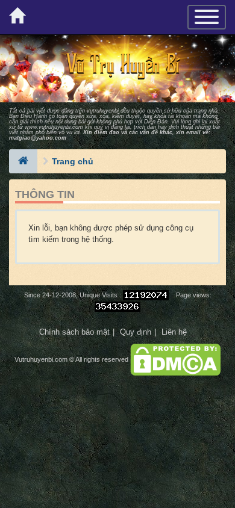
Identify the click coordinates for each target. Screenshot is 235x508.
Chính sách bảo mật (74, 331)
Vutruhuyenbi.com (40, 359)
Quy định (135, 331)
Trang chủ (72, 161)
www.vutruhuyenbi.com (54, 127)
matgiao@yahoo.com (37, 138)
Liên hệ (174, 331)
